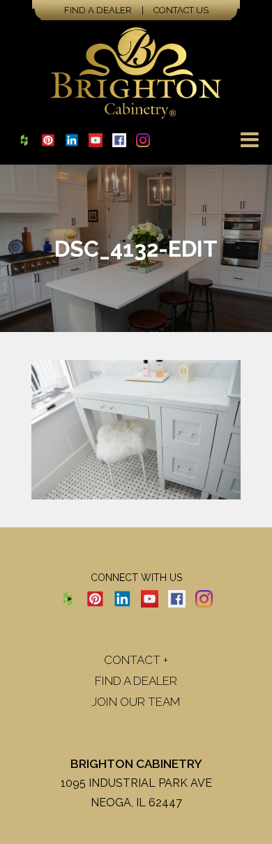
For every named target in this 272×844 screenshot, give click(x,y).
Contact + (136, 660)
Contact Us (181, 10)
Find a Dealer (98, 10)
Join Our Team (136, 702)
